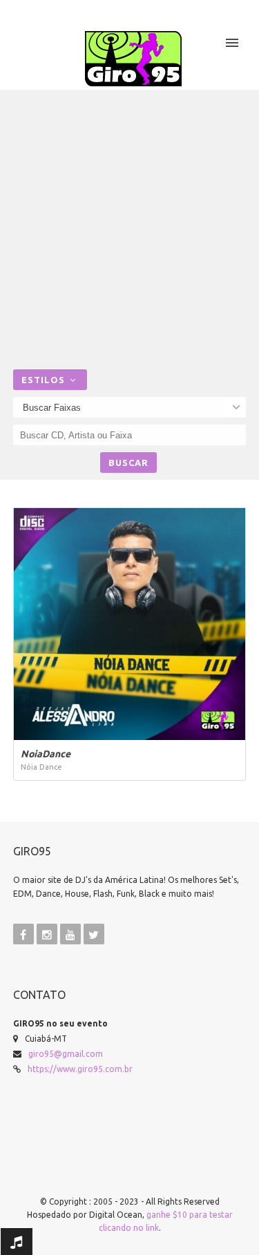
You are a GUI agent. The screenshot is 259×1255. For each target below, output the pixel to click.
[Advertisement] (129, 233)
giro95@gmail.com (65, 1053)
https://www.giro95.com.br (80, 1068)
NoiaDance (45, 753)
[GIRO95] (133, 58)
